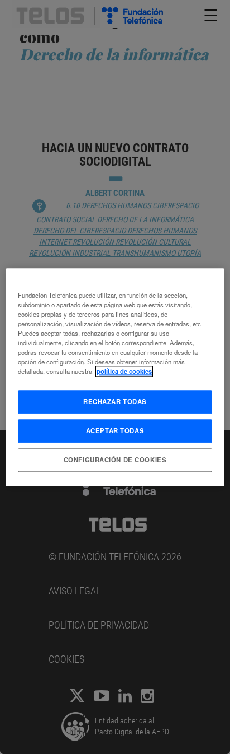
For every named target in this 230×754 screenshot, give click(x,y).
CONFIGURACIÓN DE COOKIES (115, 459)
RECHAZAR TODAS (115, 401)
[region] (115, 377)
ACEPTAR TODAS (115, 430)
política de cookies (124, 371)
